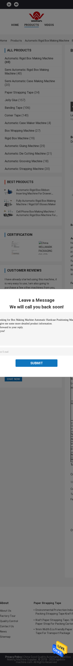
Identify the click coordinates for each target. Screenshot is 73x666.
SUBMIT (36, 363)
